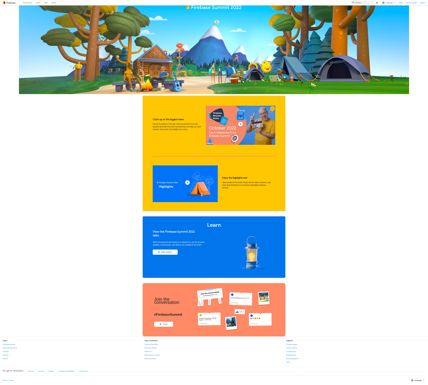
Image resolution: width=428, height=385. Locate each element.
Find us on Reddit (150, 348)
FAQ (45, 3)
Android (31, 371)
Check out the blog (151, 344)
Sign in (422, 3)
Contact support (292, 344)
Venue (53, 3)
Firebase (51, 371)
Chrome (41, 371)
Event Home (27, 3)
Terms (5, 380)
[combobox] (362, 3)
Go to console (411, 3)
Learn (38, 3)
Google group (291, 351)
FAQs (288, 362)
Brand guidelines (292, 359)
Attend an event (150, 359)
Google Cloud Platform (67, 371)
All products (83, 371)
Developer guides (9, 344)
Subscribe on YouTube (152, 355)
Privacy (11, 380)
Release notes (291, 355)
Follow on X (148, 351)
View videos (166, 252)
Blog (401, 3)
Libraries (6, 355)
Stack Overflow (291, 348)
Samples (6, 351)
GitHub (5, 359)
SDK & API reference (10, 348)
